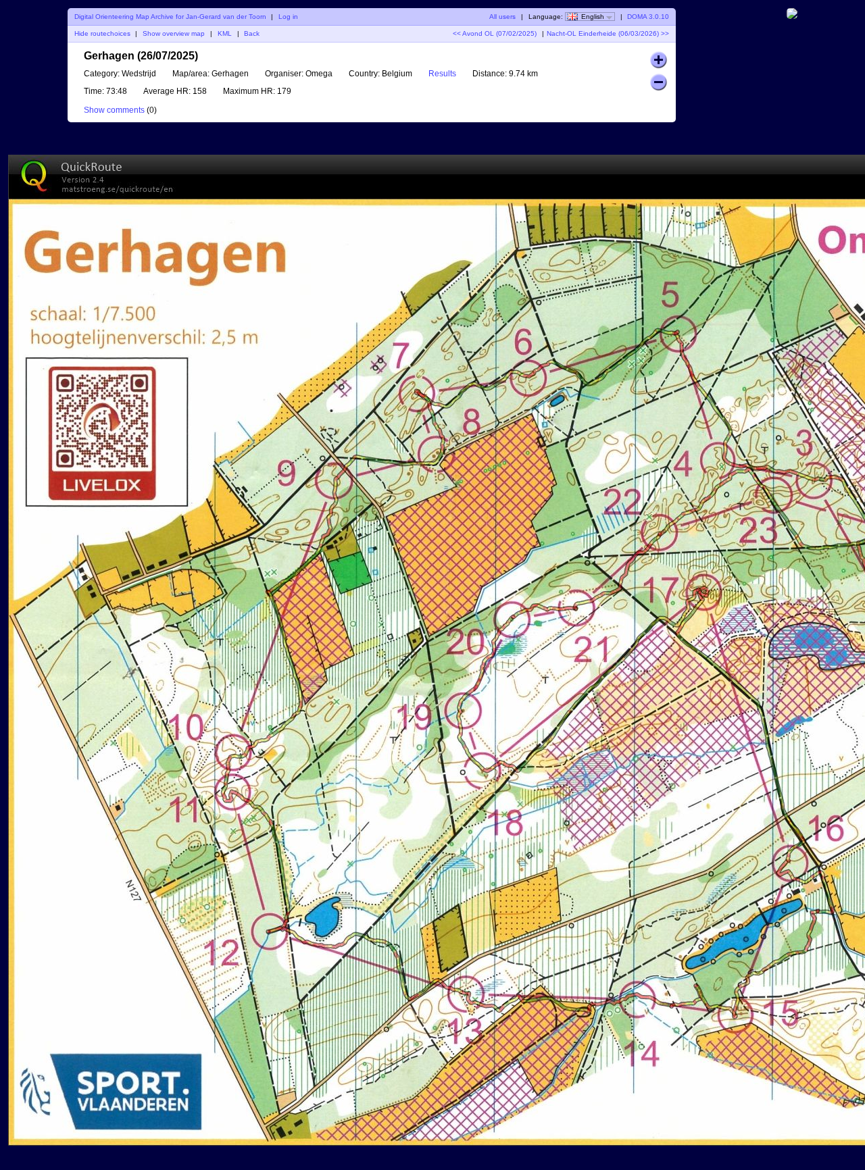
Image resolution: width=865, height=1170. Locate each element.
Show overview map (174, 33)
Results (442, 73)
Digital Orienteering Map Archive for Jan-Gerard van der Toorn (170, 16)
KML (225, 33)
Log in (288, 16)
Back (252, 33)
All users (502, 16)
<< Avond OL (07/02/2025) (495, 33)
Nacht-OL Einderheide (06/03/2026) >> (608, 33)
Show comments (114, 110)
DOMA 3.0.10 (648, 16)
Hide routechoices (102, 33)
